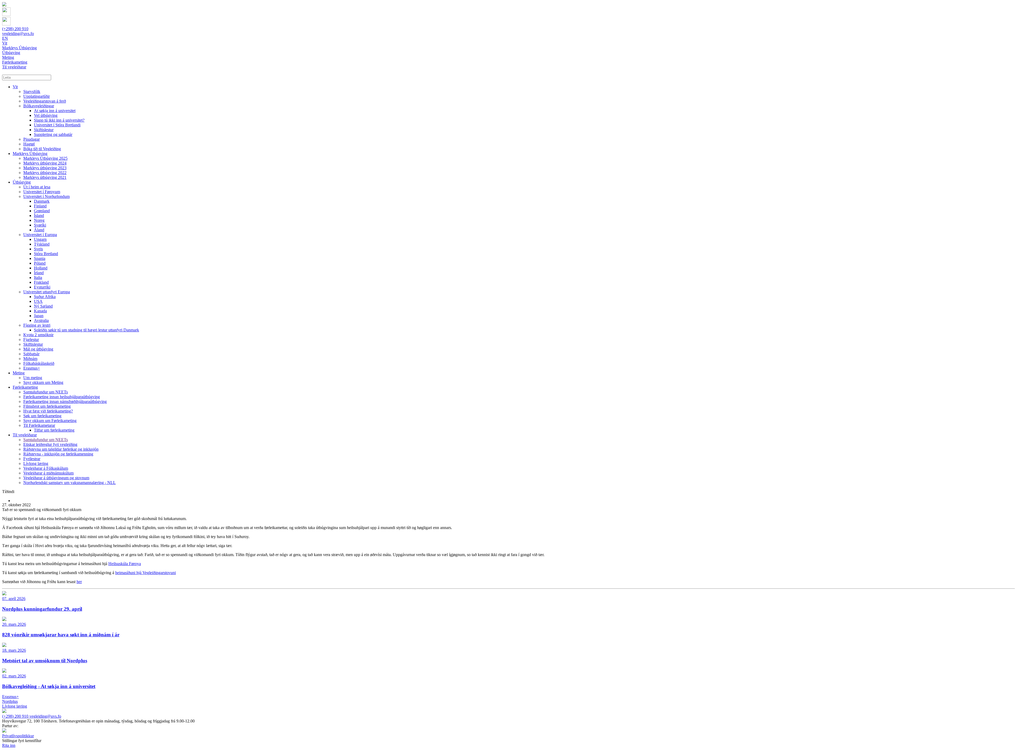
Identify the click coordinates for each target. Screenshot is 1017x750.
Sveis (38, 249)
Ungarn (40, 239)
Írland (39, 272)
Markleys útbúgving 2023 (44, 168)
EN (5, 38)
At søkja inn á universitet (54, 110)
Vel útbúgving (45, 115)
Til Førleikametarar (39, 425)
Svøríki (40, 225)
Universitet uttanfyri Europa (46, 292)
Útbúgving (22, 182)
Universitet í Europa (40, 234)
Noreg (39, 220)
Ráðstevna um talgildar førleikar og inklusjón (61, 449)
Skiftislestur (43, 129)
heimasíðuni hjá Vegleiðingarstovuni (145, 572)
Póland (40, 263)
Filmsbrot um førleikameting (47, 406)
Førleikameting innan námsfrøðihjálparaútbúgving (65, 401)
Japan (38, 315)
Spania (39, 258)
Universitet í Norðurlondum (46, 196)
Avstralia (41, 320)
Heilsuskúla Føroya (124, 563)
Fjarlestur (31, 339)
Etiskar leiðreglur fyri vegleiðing (50, 444)
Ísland (39, 215)
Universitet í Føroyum (41, 191)
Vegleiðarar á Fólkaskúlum (45, 468)
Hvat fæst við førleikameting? (48, 411)
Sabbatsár (31, 354)
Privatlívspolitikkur (18, 736)
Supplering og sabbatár (53, 134)
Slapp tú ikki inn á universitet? (59, 120)
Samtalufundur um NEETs (45, 392)
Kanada (40, 311)
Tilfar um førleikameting (54, 430)
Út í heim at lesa (36, 187)
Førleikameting (25, 387)
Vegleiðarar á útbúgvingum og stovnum (56, 478)
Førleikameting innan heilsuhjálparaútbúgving (61, 396)
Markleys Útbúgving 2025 (45, 158)
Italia (38, 277)
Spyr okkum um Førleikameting (50, 420)
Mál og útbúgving (38, 349)
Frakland (41, 282)
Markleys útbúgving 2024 (44, 163)
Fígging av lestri (36, 325)
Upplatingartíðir (36, 96)
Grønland (42, 210)
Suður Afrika (45, 296)
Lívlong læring (35, 463)
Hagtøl (29, 144)
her (79, 581)
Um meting (32, 377)
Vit (15, 87)
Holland (40, 268)
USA (38, 301)
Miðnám (30, 358)
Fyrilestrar (31, 458)
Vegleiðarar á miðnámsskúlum (48, 473)
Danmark (42, 201)
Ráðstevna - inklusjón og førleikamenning (58, 454)
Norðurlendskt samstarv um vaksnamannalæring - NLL (69, 482)
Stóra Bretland (46, 253)
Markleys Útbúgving (30, 153)
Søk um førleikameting (42, 416)
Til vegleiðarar (25, 435)
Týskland (42, 244)
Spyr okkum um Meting (43, 382)
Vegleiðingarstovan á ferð (44, 101)
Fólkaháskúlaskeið (38, 363)
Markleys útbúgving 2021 (44, 177)
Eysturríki (42, 287)
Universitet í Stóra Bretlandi (57, 125)
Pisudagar (31, 139)
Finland (40, 206)
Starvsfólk (31, 91)
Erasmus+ (31, 368)
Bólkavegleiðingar (38, 106)
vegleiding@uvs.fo (18, 33)
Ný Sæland (43, 306)
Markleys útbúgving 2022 (44, 172)
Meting (19, 373)
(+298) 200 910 (15, 28)
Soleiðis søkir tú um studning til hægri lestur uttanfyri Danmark (86, 330)
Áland (39, 230)
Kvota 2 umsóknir (38, 334)
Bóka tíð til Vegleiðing (42, 149)
